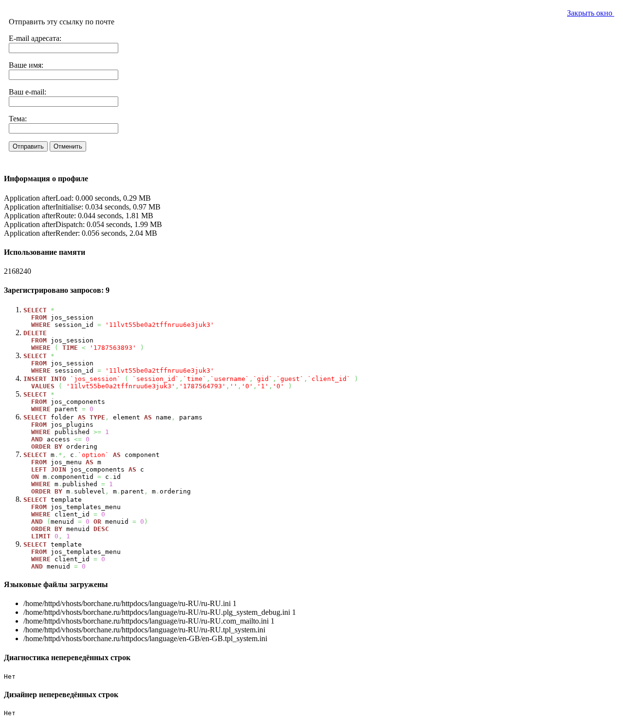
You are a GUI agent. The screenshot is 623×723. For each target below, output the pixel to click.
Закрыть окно (590, 13)
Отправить (28, 146)
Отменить (68, 146)
